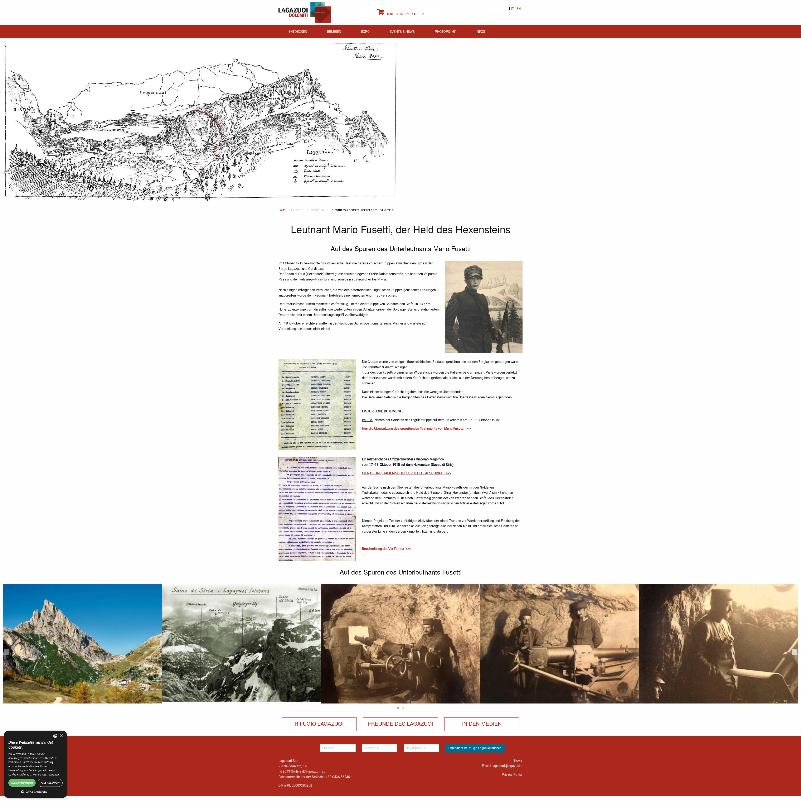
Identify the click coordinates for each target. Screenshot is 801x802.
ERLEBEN (334, 32)
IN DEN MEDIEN (482, 723)
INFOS (480, 32)
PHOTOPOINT (445, 32)
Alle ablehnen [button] (50, 782)
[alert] (35, 764)
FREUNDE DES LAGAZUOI (400, 723)
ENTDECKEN (297, 32)
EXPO (365, 32)
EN (518, 9)
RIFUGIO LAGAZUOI (319, 723)
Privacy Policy (512, 775)
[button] (35, 791)
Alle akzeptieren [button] (22, 782)
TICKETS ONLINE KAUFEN (404, 14)
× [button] (61, 735)
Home (281, 210)
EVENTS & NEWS (402, 32)
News (518, 761)
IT (512, 9)
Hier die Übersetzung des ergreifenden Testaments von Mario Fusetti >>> (416, 429)
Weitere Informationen (46, 774)
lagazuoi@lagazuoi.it (507, 766)
